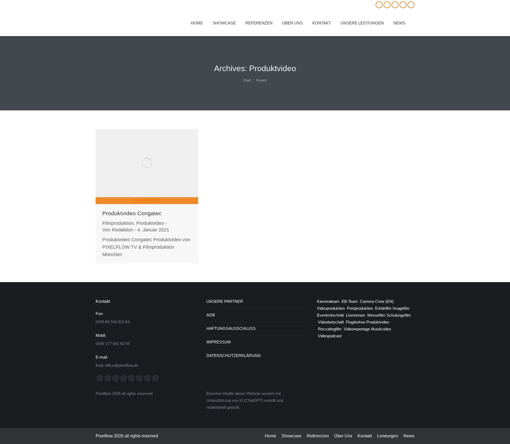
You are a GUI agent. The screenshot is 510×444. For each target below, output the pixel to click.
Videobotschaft (331, 322)
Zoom (140, 200)
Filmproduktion (118, 223)
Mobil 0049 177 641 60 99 (122, 5)
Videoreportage (357, 329)
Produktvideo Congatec (132, 213)
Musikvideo (381, 329)
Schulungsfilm (398, 315)
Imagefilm (401, 308)
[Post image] (147, 163)
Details (153, 200)
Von (117, 229)
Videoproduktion (332, 308)
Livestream (355, 315)
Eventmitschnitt (330, 315)
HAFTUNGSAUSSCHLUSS (231, 328)
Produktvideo (150, 223)
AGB (210, 315)
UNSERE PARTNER (224, 301)
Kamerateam (328, 301)
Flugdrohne (355, 322)
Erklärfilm (383, 308)
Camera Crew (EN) (377, 301)
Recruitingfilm (330, 329)
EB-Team (350, 301)
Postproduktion (360, 308)
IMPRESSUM (218, 342)
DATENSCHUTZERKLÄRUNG (233, 355)
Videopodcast (330, 336)
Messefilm (376, 315)
